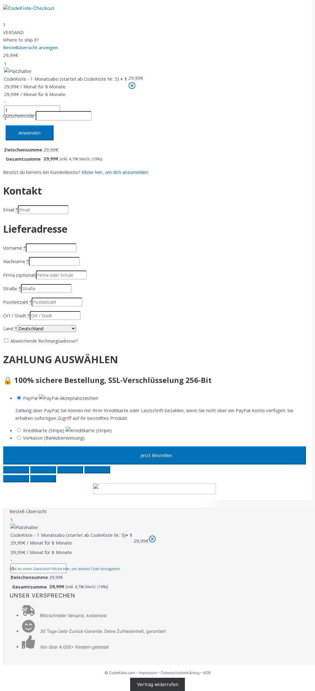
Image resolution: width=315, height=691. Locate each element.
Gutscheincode (18, 116)
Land (10, 328)
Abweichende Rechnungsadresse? (44, 341)
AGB (207, 672)
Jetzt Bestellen (156, 455)
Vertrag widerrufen (157, 684)
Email (10, 210)
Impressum (148, 672)
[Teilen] (70, 469)
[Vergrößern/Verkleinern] (16, 469)
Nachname (16, 261)
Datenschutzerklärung (180, 672)
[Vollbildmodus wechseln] (43, 469)
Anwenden (29, 133)
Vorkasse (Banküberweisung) (54, 438)
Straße (12, 288)
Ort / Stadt (16, 315)
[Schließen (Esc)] (97, 469)
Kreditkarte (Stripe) (44, 430)
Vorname (14, 248)
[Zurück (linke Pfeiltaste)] (16, 478)
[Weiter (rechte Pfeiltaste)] (43, 478)
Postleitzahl (17, 302)
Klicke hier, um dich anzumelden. (115, 172)
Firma (19, 275)
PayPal (31, 398)
